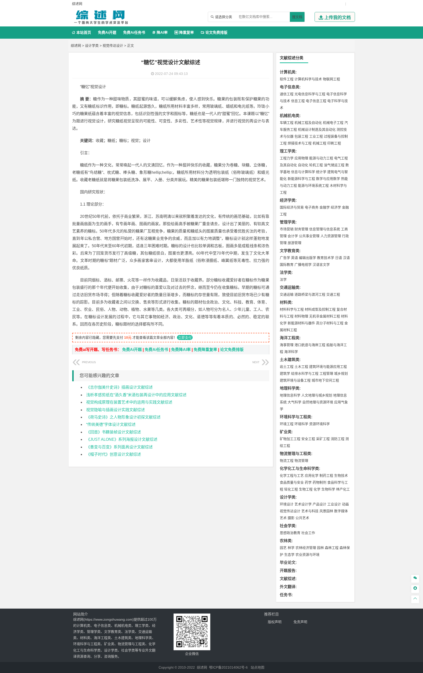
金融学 (324, 207)
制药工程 (326, 475)
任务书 (286, 595)
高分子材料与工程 (329, 323)
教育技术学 (325, 258)
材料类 (286, 302)
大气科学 (294, 402)
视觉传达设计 (113, 45)
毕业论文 (287, 562)
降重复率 (184, 32)
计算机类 (287, 72)
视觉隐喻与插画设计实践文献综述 (115, 410)
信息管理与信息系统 (324, 229)
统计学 (321, 172)
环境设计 (287, 504)
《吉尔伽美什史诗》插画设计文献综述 (119, 387)
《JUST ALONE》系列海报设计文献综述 (121, 439)
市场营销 (287, 229)
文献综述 (287, 579)
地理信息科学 (290, 395)
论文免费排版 (214, 32)
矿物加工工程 (290, 439)
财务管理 (301, 229)
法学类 (286, 272)
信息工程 (298, 101)
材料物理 (301, 316)
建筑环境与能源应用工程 (328, 367)
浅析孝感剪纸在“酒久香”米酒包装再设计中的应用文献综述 (136, 395)
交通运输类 (289, 287)
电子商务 (311, 207)
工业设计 (334, 504)
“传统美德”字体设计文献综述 (111, 424)
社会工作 (308, 533)
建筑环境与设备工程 (295, 380)
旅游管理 (294, 243)
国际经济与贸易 (292, 207)
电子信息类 (289, 87)
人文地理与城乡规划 (316, 395)
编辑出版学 (307, 258)
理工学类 (287, 151)
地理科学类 (289, 388)
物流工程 (287, 461)
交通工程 (333, 294)
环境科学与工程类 (295, 417)
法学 (283, 279)
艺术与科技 (309, 511)
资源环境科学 (319, 424)
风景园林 (326, 511)
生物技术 (341, 475)
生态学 (289, 555)
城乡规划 (341, 373)
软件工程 (287, 79)
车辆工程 (287, 123)
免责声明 (300, 622)
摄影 (291, 518)
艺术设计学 (303, 504)
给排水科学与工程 (304, 373)
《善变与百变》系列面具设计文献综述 (119, 447)
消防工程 (337, 439)
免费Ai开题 (107, 32)
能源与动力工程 (321, 158)
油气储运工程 (334, 165)
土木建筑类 (289, 360)
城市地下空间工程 (325, 380)
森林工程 (332, 548)
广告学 (285, 258)
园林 (320, 548)
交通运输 (287, 294)
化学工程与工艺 (292, 475)
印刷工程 (334, 143)
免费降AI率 (181, 350)
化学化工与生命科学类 (299, 468)
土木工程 (301, 367)
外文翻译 (287, 587)
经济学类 (287, 200)
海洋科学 (291, 352)
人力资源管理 (330, 236)
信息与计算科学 (303, 172)
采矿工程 (323, 439)
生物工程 (306, 489)
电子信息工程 (316, 101)
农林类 (286, 541)
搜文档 (297, 17)
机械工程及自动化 (308, 123)
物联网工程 (331, 79)
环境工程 (287, 424)
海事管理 (287, 345)
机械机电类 (289, 116)
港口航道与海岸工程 (309, 345)
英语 (294, 258)
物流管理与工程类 (295, 454)
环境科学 (301, 424)
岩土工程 (287, 367)
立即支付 (185, 337)
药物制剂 (319, 482)
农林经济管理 (305, 548)
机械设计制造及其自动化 (317, 129)
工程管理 (326, 373)
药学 (308, 482)
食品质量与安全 (292, 482)
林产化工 (343, 489)
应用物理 (301, 158)
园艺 (283, 548)
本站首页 (81, 32)
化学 (317, 489)
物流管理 (301, 461)
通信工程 (287, 94)
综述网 (76, 45)
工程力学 (287, 158)
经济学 (336, 207)
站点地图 (257, 667)
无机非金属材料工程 (324, 316)
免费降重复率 (205, 350)
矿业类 (286, 432)
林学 (291, 548)
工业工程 (316, 136)
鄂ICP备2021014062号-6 (228, 667)
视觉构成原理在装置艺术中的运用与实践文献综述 (129, 402)
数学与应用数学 (328, 179)
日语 (338, 258)
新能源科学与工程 (301, 179)
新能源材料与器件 (301, 323)
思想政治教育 (290, 533)
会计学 (293, 236)
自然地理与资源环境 (317, 402)
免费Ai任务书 (134, 32)
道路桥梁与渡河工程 (309, 294)
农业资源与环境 (307, 555)
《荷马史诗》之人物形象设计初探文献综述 (123, 417)
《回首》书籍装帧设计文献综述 (113, 432)
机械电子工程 (333, 123)
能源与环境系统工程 (313, 185)
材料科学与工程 (292, 309)
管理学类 (287, 222)
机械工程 (319, 143)
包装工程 (301, 136)
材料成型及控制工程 (320, 309)
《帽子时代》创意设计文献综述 (113, 454)
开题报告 (287, 571)
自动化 (303, 165)
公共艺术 (302, 518)
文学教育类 (289, 251)
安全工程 (308, 439)
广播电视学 (303, 265)
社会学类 (287, 526)
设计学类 (92, 45)
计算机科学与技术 (308, 79)
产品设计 (319, 504)
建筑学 (285, 373)
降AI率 (160, 32)
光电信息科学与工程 (309, 94)
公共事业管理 (309, 236)
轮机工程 (316, 165)
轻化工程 (291, 489)
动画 (345, 504)
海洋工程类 (289, 338)
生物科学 (328, 489)
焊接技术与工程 (300, 143)
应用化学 (311, 475)
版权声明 (275, 622)
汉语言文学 (321, 265)
